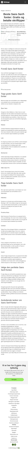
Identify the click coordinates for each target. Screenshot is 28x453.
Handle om (14, 438)
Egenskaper (14, 428)
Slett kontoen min (14, 434)
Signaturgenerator (14, 411)
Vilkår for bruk (14, 436)
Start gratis (14, 379)
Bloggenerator (14, 397)
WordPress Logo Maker (14, 403)
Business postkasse (14, 422)
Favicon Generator (14, 395)
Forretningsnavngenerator (14, 393)
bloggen (14, 432)
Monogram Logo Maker (14, 401)
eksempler (14, 430)
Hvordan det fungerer (14, 426)
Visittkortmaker (14, 415)
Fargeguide (14, 405)
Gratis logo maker (14, 391)
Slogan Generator (14, 399)
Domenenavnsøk (14, 421)
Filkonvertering (14, 409)
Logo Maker (14, 390)
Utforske (14, 407)
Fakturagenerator (14, 419)
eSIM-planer (14, 413)
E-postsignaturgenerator (14, 417)
